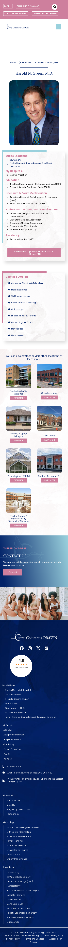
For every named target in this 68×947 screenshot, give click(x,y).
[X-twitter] (38, 648)
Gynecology (8, 822)
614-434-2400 (14, 766)
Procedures (8, 867)
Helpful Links (8, 725)
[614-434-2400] (3, 766)
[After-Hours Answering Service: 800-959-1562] (3, 772)
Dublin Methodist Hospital (19, 392)
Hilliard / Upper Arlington (18, 435)
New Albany (49, 435)
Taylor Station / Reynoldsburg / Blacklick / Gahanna (18, 519)
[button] (54, 7)
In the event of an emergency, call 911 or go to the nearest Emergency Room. (35, 780)
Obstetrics (8, 795)
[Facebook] (21, 648)
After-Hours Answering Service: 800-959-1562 (29, 772)
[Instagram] (30, 648)
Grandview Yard (49, 393)
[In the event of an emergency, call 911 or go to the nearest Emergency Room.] (3, 780)
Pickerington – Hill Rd (19, 476)
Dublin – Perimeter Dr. (49, 476)
